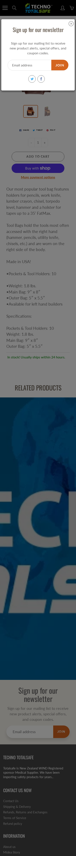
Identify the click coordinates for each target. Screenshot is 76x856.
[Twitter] (32, 79)
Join (60, 65)
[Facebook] (41, 79)
